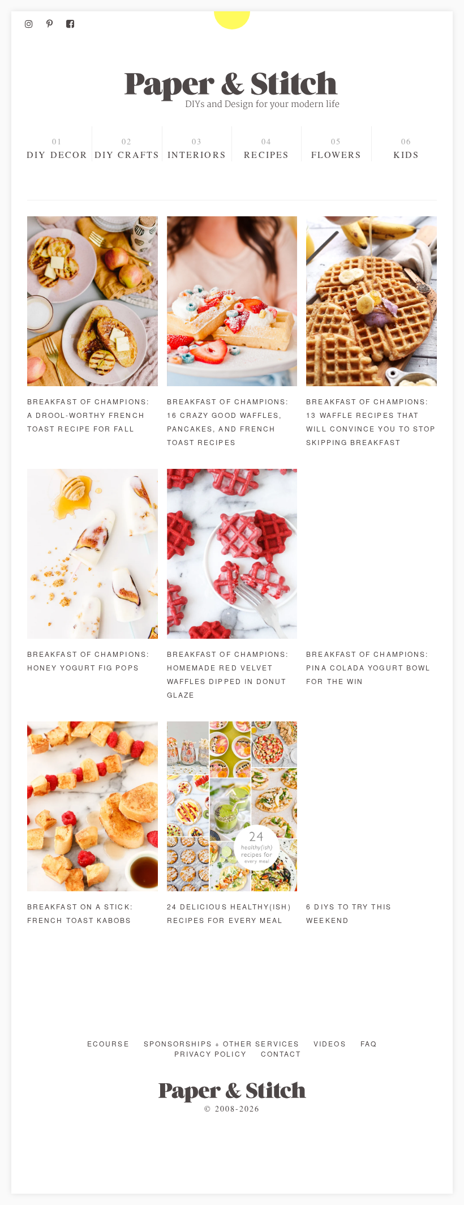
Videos (329, 1043)
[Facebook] (70, 24)
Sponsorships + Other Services (221, 1043)
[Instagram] (29, 24)
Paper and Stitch (232, 90)
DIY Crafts (127, 154)
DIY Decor (57, 154)
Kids (406, 154)
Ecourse (108, 1043)
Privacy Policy (210, 1053)
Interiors (196, 154)
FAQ (368, 1043)
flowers (336, 154)
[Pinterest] (49, 24)
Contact (281, 1053)
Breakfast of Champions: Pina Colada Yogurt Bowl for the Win (368, 667)
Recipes (266, 154)
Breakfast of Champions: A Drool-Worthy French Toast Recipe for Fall (88, 414)
